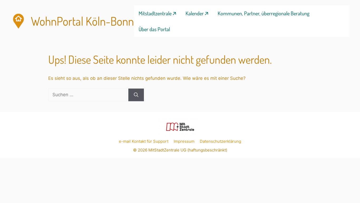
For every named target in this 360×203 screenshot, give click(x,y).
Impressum (184, 141)
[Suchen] (136, 95)
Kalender (195, 13)
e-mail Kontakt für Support (143, 141)
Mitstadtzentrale (155, 13)
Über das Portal (154, 29)
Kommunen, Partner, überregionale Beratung (263, 13)
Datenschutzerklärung (220, 141)
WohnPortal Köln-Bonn (82, 21)
